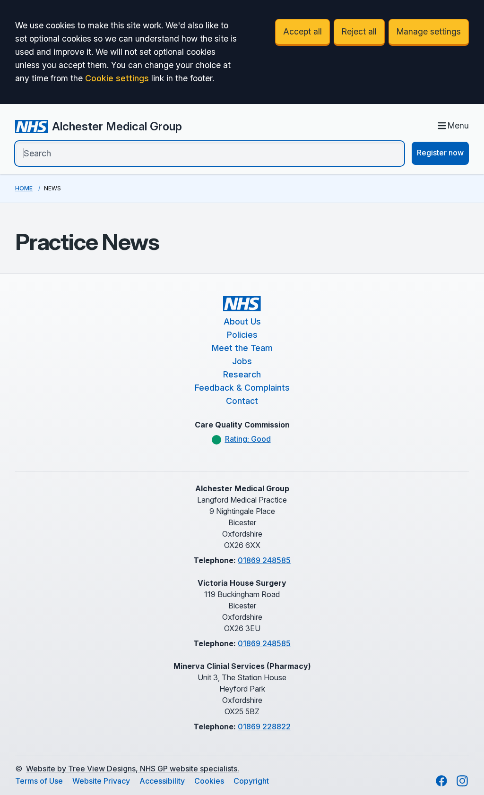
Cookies (209, 781)
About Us (242, 321)
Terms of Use (39, 781)
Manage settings (429, 31)
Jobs (242, 361)
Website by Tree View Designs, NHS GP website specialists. (132, 768)
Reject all (359, 31)
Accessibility (162, 781)
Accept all (302, 31)
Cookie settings (117, 78)
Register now (440, 152)
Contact (242, 401)
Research (242, 374)
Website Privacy (101, 781)
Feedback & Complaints (242, 388)
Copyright (251, 781)
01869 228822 (264, 726)
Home (24, 188)
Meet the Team (242, 348)
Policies (242, 335)
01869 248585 (264, 560)
